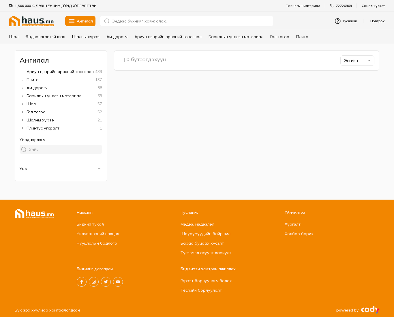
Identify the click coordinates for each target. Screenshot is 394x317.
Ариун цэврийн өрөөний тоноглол (168, 36)
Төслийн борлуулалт (201, 290)
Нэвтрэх (377, 21)
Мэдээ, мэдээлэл (197, 224)
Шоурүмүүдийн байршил (205, 233)
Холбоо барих (299, 233)
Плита (302, 36)
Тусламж (349, 21)
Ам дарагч (116, 36)
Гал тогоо (279, 36)
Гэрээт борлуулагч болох (206, 280)
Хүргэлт (293, 224)
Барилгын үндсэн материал (236, 36)
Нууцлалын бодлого (97, 243)
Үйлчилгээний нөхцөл (98, 233)
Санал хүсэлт (373, 5)
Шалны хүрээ (86, 36)
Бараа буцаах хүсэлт (202, 243)
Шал (13, 36)
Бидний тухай (90, 224)
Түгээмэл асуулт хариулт (206, 252)
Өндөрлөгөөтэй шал (45, 36)
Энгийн (351, 60)
